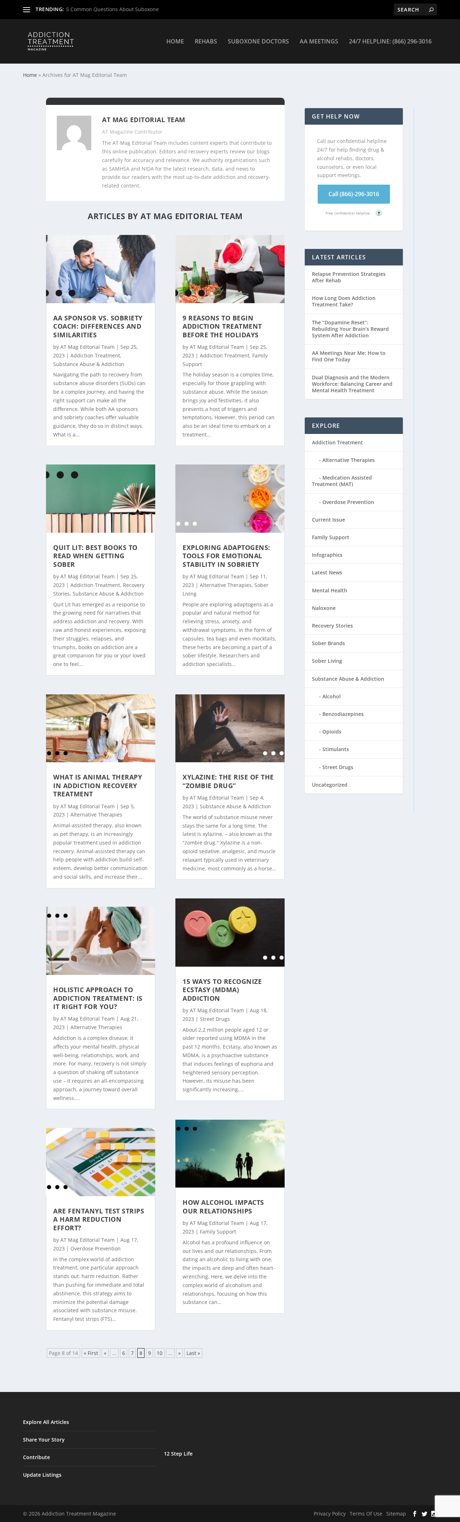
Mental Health (329, 590)
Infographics (327, 554)
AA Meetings (319, 41)
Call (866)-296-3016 (353, 194)
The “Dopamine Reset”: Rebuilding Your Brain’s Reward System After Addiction (350, 329)
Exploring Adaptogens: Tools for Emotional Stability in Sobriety (226, 556)
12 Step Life (178, 1453)
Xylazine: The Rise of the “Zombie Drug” (228, 781)
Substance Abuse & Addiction (88, 364)
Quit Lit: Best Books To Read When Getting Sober (95, 556)
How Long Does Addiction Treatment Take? (344, 301)
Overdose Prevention (95, 1248)
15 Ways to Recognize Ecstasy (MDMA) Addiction (222, 990)
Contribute (36, 1457)
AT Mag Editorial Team (87, 346)
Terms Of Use (366, 1513)
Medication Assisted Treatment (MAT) (342, 480)
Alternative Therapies (96, 814)
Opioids (331, 731)
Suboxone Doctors (258, 41)
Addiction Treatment (95, 355)
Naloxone (324, 608)
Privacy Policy (330, 1513)
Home (175, 41)
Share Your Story (44, 1439)
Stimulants (335, 749)
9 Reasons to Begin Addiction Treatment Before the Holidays (222, 326)
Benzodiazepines (343, 714)
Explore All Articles (46, 1422)
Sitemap (396, 1513)
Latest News (327, 572)
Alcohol (331, 696)
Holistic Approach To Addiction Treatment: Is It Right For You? (98, 998)
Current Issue (328, 519)
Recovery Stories (332, 625)
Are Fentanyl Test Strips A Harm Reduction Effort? (98, 1219)
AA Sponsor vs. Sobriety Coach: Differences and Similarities (98, 326)
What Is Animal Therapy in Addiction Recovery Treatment (97, 785)
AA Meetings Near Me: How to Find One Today (349, 356)
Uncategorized (330, 784)
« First (91, 1353)
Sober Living (327, 660)
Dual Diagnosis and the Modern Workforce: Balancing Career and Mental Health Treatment (352, 384)
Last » (193, 1353)
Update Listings (42, 1474)
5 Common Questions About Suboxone (112, 9)
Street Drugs (215, 1019)
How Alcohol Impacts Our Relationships (223, 1206)
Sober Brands (328, 643)
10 (159, 1353)
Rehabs (206, 41)
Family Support (218, 1231)
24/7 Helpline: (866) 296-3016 (390, 41)
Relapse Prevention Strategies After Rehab (349, 277)
